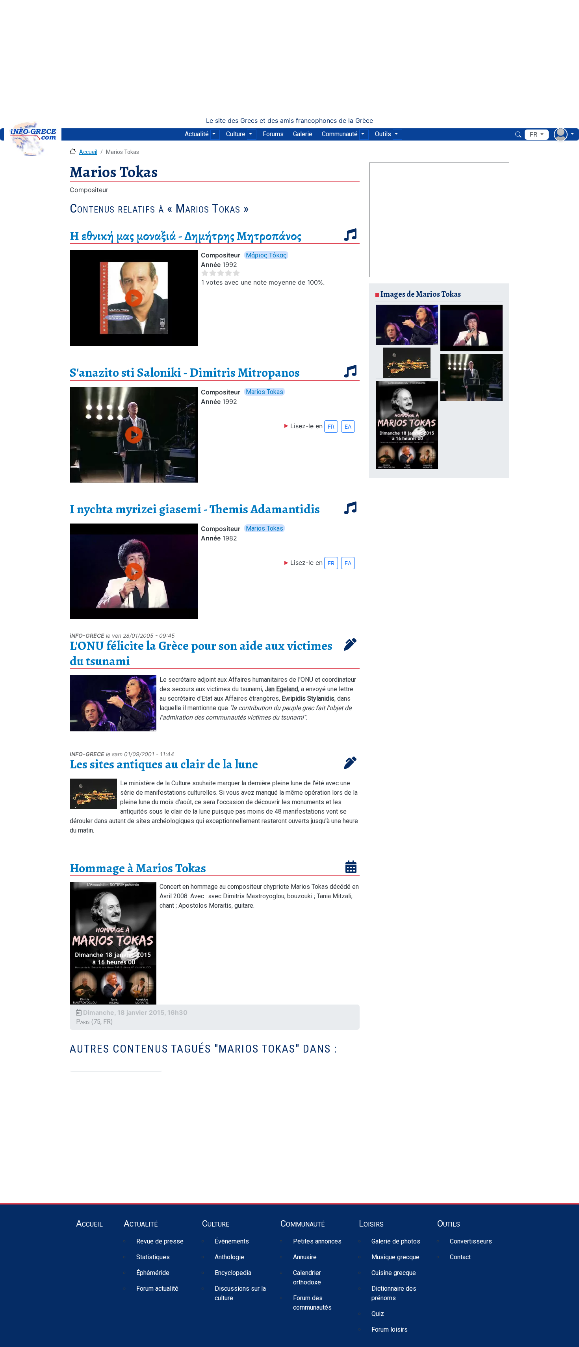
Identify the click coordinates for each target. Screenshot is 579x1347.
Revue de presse (160, 1241)
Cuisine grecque (393, 1273)
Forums (273, 134)
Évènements (232, 1241)
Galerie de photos (395, 1241)
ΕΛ (348, 426)
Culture (235, 134)
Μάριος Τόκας (266, 255)
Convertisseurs (471, 1241)
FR (331, 426)
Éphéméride (152, 1273)
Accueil (88, 152)
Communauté (340, 134)
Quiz (377, 1313)
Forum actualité (157, 1288)
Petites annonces (317, 1241)
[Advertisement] (289, 58)
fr (534, 134)
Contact (460, 1257)
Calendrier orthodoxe (307, 1277)
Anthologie (229, 1257)
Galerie (302, 134)
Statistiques (153, 1257)
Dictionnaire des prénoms (393, 1293)
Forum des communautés (312, 1302)
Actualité (197, 134)
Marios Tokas (264, 392)
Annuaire (305, 1257)
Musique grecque (395, 1257)
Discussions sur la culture (240, 1293)
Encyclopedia (233, 1273)
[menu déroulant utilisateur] (564, 134)
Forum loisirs (389, 1329)
